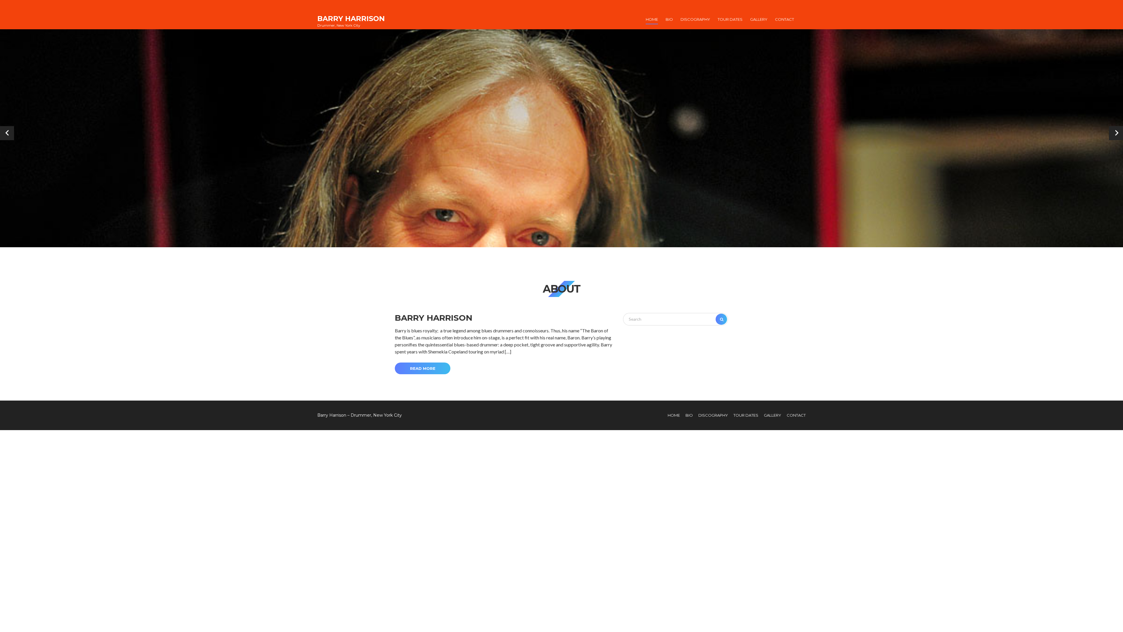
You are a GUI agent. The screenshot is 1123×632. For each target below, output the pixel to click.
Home (652, 19)
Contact (784, 19)
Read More (422, 368)
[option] (561, 133)
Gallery (758, 19)
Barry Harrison (351, 18)
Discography (695, 19)
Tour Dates (730, 19)
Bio (669, 19)
